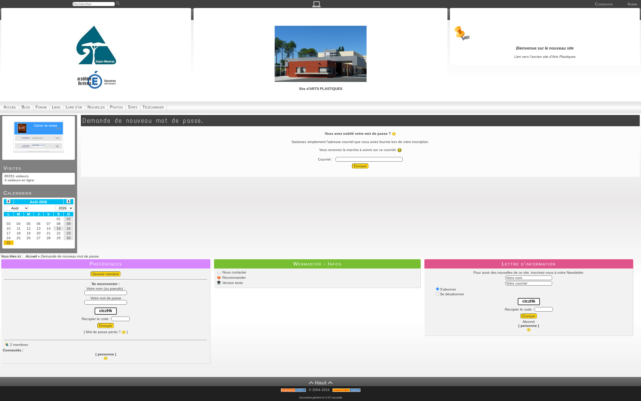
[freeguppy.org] (294, 389)
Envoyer (360, 166)
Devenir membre (105, 274)
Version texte (232, 283)
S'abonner (448, 289)
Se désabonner (452, 294)
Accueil (32, 256)
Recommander (233, 278)
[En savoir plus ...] (347, 389)
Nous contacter (233, 272)
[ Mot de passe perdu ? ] (106, 332)
